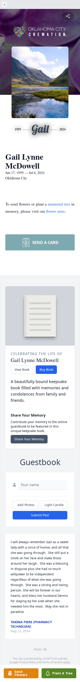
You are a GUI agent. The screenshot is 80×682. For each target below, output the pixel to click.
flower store (55, 211)
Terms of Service (52, 662)
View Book (21, 369)
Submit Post (40, 515)
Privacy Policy (27, 662)
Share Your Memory (29, 439)
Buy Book (46, 369)
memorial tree (59, 204)
